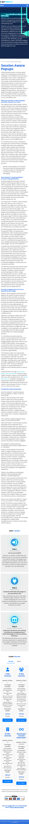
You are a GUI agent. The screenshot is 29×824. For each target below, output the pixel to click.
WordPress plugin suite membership (13, 372)
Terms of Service (24, 821)
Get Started (7, 720)
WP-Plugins (7, 61)
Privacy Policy (14, 822)
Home (2, 61)
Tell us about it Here (17, 807)
